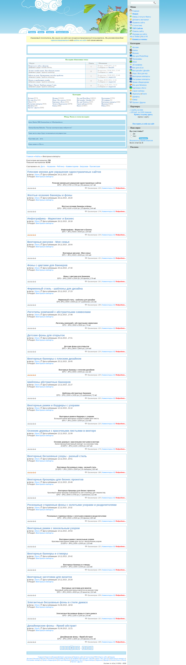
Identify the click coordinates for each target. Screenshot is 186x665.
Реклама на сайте (139, 34)
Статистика (137, 26)
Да (134, 134)
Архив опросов (147, 141)
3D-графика (105, 100)
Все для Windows (83, 102)
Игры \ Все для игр (59, 100)
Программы (105, 98)
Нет (134, 136)
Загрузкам (84, 166)
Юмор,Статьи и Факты (141, 17)
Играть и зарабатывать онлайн (39, 80)
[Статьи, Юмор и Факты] (50, 32)
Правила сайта (138, 23)
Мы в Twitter (135, 37)
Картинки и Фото (58, 102)
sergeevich (112, 77)
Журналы (104, 104)
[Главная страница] (32, 32)
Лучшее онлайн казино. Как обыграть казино (44, 71)
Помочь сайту (138, 31)
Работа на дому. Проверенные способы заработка (45, 75)
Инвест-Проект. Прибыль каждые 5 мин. (42, 85)
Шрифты (31, 106)
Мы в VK (144, 37)
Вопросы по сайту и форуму (38, 66)
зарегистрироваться (60, 40)
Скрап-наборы (82, 104)
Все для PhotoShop (83, 98)
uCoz (113, 663)
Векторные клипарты (108, 102)
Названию (51, 166)
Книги (79, 106)
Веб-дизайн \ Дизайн (84, 100)
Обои (30, 102)
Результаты (134, 141)
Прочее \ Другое (34, 107)
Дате (43, 166)
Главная (29, 156)
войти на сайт (80, 40)
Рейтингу (60, 166)
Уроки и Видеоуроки (59, 104)
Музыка (55, 98)
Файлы (38, 156)
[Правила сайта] (62, 32)
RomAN (111, 67)
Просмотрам (95, 166)
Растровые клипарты (35, 104)
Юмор (103, 106)
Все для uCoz (32, 100)
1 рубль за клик (137, 110)
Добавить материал (140, 20)
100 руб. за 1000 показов (141, 112)
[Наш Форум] (40, 32)
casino (111, 72)
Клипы (54, 106)
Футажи (31, 98)
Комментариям (72, 166)
